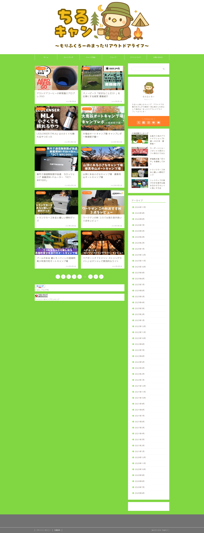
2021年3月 (139, 439)
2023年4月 (139, 302)
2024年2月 (139, 243)
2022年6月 (139, 356)
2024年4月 (139, 237)
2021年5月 (139, 427)
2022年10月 (140, 338)
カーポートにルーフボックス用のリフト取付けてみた (157, 151)
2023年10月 (140, 267)
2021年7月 (139, 416)
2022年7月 (139, 350)
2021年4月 (139, 433)
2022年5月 (139, 362)
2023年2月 (139, 314)
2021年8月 (139, 410)
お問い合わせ (158, 57)
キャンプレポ (68, 57)
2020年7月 (139, 487)
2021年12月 (140, 386)
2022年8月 (139, 344)
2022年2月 (139, 374)
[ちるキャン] (102, 53)
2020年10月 (140, 469)
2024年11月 (140, 207)
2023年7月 (139, 284)
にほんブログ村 (42, 290)
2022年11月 (140, 332)
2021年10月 (140, 398)
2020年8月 (139, 481)
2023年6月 (139, 290)
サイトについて (135, 57)
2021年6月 (139, 421)
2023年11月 (140, 261)
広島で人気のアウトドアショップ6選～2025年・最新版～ (157, 140)
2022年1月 (139, 380)
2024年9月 (139, 213)
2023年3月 (139, 308)
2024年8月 (139, 219)
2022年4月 (139, 368)
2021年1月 (139, 451)
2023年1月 (139, 320)
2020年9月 (139, 475)
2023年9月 (139, 272)
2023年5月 (139, 296)
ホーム (46, 57)
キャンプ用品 (90, 57)
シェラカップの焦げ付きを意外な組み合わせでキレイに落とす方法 (157, 184)
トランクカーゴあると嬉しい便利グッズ (157, 172)
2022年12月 (140, 326)
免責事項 (57, 530)
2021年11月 (140, 392)
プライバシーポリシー (44, 530)
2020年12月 (140, 457)
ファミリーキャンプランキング (47, 299)
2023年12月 (140, 255)
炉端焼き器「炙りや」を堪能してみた (157, 161)
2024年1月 (139, 249)
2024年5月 (139, 231)
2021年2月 (139, 445)
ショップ (113, 57)
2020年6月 (139, 493)
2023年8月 (139, 278)
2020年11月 (140, 463)
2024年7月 (139, 225)
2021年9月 (139, 404)
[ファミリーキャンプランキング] (41, 296)
